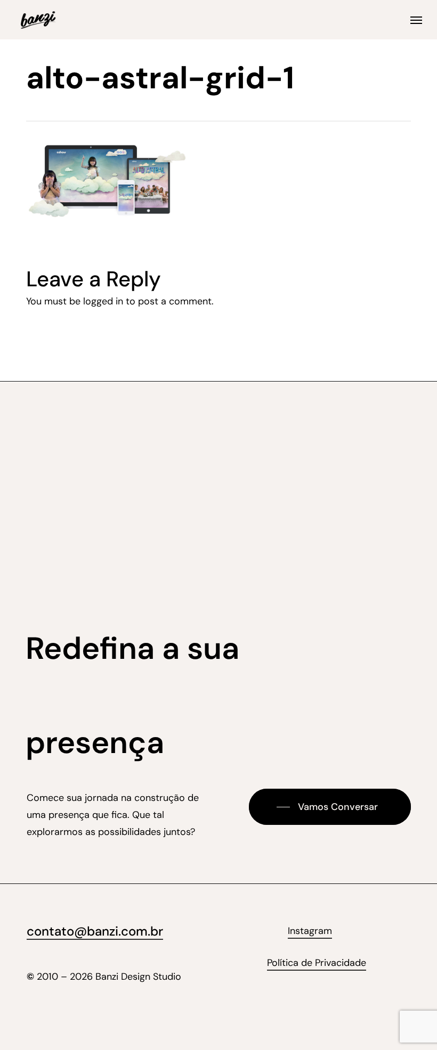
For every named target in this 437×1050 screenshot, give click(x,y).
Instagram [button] (310, 930)
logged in (103, 301)
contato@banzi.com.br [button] (95, 931)
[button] (416, 19)
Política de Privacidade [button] (316, 962)
